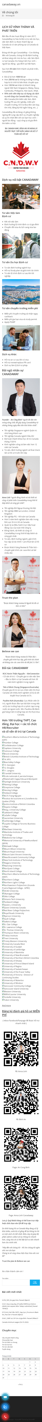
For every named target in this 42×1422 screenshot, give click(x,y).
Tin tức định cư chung (9, 1342)
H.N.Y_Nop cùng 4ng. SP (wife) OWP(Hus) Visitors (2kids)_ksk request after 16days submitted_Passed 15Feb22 (19, 1306)
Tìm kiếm (5, 1278)
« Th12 (20, 1384)
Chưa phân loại (7, 1340)
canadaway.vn (11, 4)
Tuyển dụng (6, 1349)
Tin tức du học (7, 1345)
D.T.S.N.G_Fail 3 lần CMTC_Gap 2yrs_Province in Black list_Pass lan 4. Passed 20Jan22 (20, 1313)
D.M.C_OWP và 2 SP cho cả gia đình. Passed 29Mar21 (20, 1318)
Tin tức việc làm (7, 1347)
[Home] (3, 16)
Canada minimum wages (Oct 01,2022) (15, 1322)
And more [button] (6, 1005)
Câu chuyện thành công (10, 1338)
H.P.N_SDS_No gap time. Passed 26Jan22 (16, 1300)
